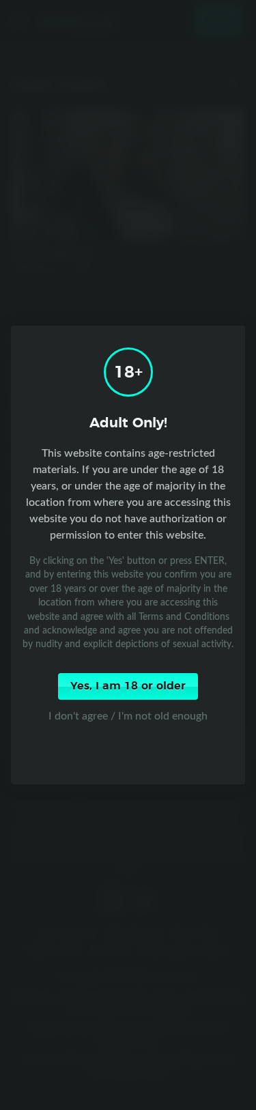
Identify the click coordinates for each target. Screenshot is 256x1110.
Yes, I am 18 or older (128, 686)
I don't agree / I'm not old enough (128, 715)
